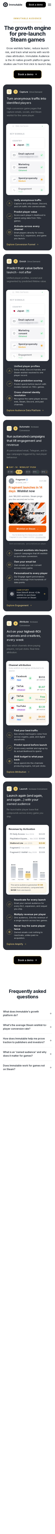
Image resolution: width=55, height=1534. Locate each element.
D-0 (28, 472)
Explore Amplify (15, 944)
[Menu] (49, 5)
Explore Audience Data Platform (23, 410)
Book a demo (36, 4)
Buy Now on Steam (27, 529)
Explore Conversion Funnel (21, 244)
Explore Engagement (18, 605)
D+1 (35, 472)
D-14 (19, 472)
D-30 (10, 472)
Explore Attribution (16, 772)
